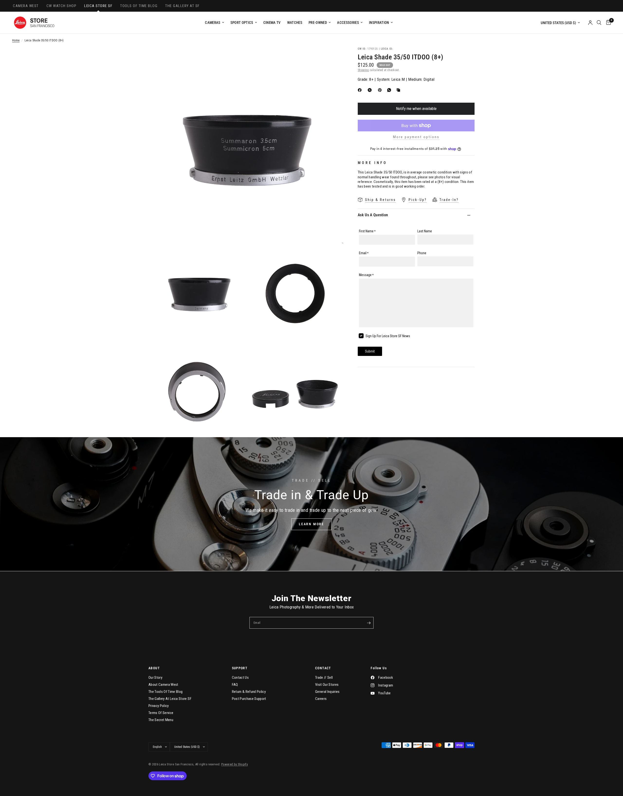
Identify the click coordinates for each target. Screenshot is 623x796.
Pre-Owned (318, 22)
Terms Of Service (160, 713)
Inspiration (379, 22)
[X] (371, 90)
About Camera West (163, 684)
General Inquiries (327, 691)
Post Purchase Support (249, 698)
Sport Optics (241, 22)
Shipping (363, 70)
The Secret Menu (160, 720)
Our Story (155, 677)
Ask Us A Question (373, 215)
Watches (294, 22)
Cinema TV (272, 22)
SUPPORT (240, 668)
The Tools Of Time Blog (165, 691)
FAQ (235, 684)
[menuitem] (214, 22)
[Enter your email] (369, 623)
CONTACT (323, 668)
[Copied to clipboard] (399, 90)
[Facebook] (361, 90)
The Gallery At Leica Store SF (170, 698)
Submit (370, 351)
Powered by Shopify (234, 764)
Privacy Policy (158, 706)
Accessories (348, 22)
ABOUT (154, 668)
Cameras (212, 22)
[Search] (599, 23)
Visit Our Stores (327, 684)
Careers (321, 698)
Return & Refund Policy (249, 691)
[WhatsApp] (390, 90)
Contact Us (240, 677)
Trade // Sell (324, 677)
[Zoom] (333, 57)
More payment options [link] (416, 137)
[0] (607, 23)
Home (15, 40)
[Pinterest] (381, 90)
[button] (311, 524)
